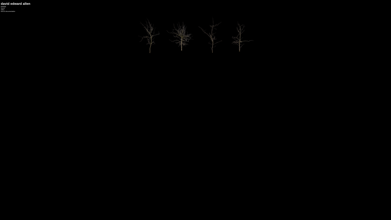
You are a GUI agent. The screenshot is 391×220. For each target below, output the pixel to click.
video (2, 9)
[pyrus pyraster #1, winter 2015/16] (180, 57)
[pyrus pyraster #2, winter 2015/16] (241, 57)
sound (3, 8)
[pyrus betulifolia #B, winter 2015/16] (211, 57)
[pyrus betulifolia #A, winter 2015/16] (149, 57)
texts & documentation (8, 11)
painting (3, 6)
